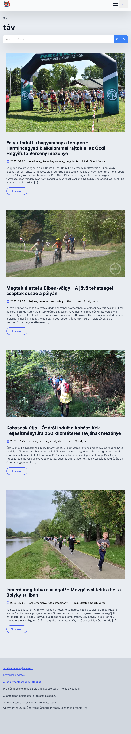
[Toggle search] (123, 4)
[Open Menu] (115, 5)
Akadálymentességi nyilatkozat (22, 681)
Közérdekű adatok (14, 675)
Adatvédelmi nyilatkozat (18, 668)
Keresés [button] (120, 39)
